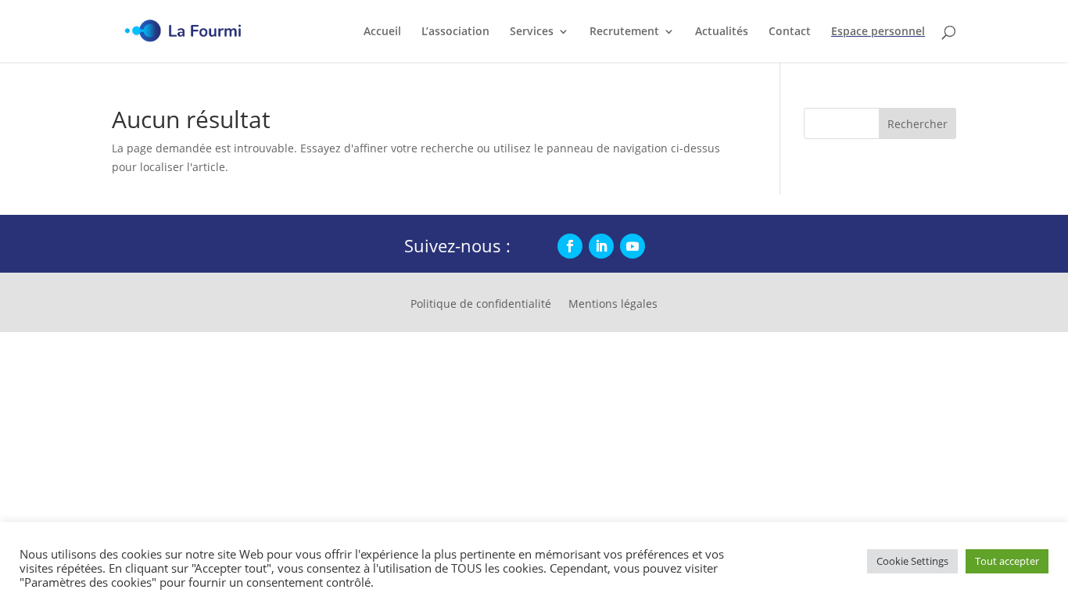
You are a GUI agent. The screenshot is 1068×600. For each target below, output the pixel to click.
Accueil (382, 32)
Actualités (721, 32)
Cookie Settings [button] (912, 561)
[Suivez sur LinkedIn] (601, 246)
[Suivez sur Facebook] (569, 246)
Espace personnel (878, 32)
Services (532, 32)
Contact (790, 32)
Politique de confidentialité (480, 304)
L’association (455, 32)
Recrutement (624, 32)
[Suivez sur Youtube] (632, 246)
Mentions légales (613, 304)
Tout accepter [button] (1007, 561)
